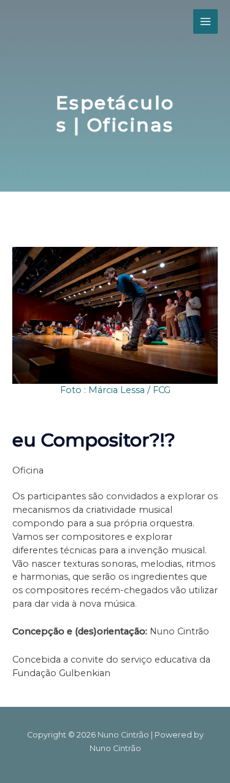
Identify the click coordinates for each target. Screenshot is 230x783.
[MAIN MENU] (205, 21)
